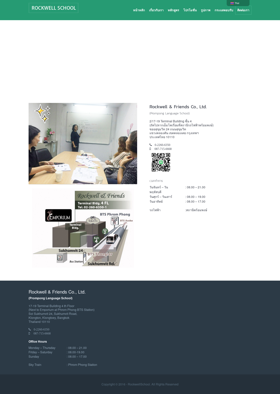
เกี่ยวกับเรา (156, 10)
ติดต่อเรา (243, 10)
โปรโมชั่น (190, 10)
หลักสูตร (173, 10)
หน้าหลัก (139, 10)
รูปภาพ (205, 10)
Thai (237, 3)
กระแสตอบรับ (224, 10)
